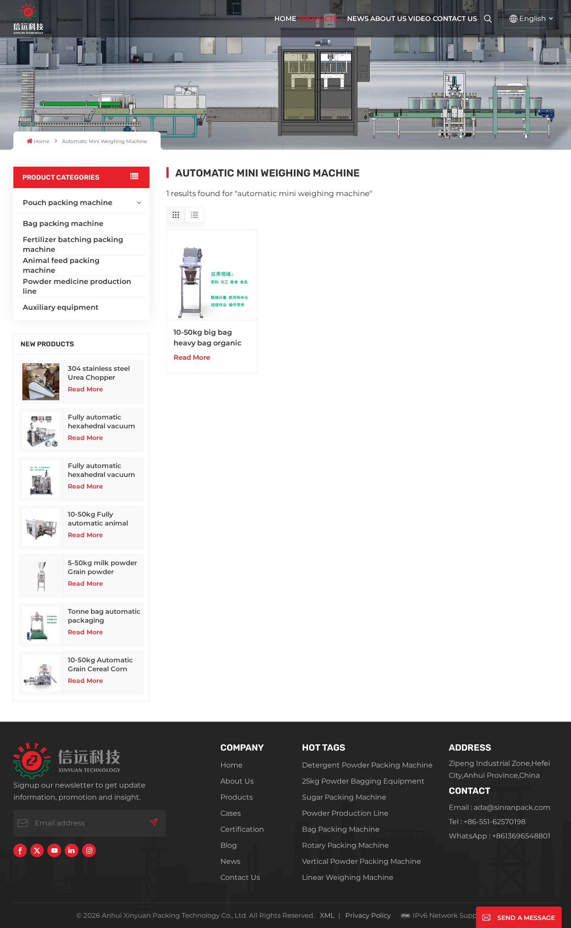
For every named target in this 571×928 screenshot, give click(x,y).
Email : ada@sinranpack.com (499, 807)
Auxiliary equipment (61, 307)
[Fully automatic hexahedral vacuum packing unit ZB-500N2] (41, 430)
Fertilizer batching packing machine (73, 244)
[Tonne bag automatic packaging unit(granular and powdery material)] (41, 625)
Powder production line (345, 813)
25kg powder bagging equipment (363, 781)
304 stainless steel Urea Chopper (99, 373)
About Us (388, 18)
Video (419, 18)
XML (327, 915)
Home (285, 18)
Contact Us (455, 18)
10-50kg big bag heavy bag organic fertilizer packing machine (207, 338)
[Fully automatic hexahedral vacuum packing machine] (41, 479)
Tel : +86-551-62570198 (487, 821)
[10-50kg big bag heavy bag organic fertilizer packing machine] (212, 275)
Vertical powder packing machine (361, 861)
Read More (85, 389)
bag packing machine (341, 829)
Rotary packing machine (345, 845)
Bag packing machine (63, 223)
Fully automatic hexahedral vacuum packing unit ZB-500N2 (101, 422)
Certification (242, 829)
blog (228, 845)
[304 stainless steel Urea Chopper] (41, 382)
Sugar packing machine (344, 797)
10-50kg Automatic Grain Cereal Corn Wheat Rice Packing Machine (102, 664)
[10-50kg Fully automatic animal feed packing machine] (41, 527)
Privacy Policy (368, 915)
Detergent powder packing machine (367, 765)
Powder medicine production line (77, 286)
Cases (230, 813)
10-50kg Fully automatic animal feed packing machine (98, 519)
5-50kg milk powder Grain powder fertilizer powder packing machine (102, 567)
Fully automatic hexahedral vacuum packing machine (101, 470)
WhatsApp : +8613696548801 (499, 836)
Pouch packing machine (67, 202)
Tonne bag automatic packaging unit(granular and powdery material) (104, 616)
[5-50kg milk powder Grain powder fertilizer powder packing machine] (41, 576)
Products (317, 18)
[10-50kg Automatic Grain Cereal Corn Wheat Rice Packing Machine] (41, 673)
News (357, 18)
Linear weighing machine (347, 877)
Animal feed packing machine (61, 265)
